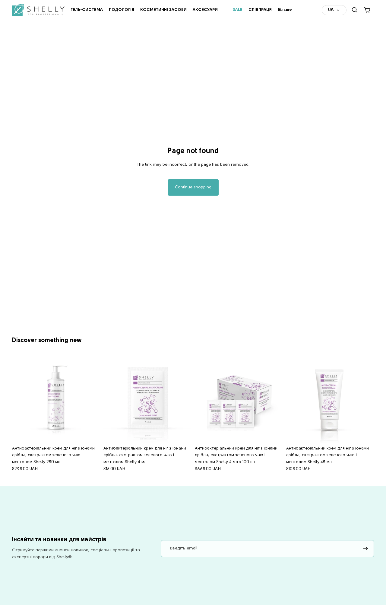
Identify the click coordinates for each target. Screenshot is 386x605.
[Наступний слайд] (91, 399)
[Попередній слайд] (21, 399)
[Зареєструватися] (365, 548)
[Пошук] (354, 10)
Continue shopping (193, 187)
